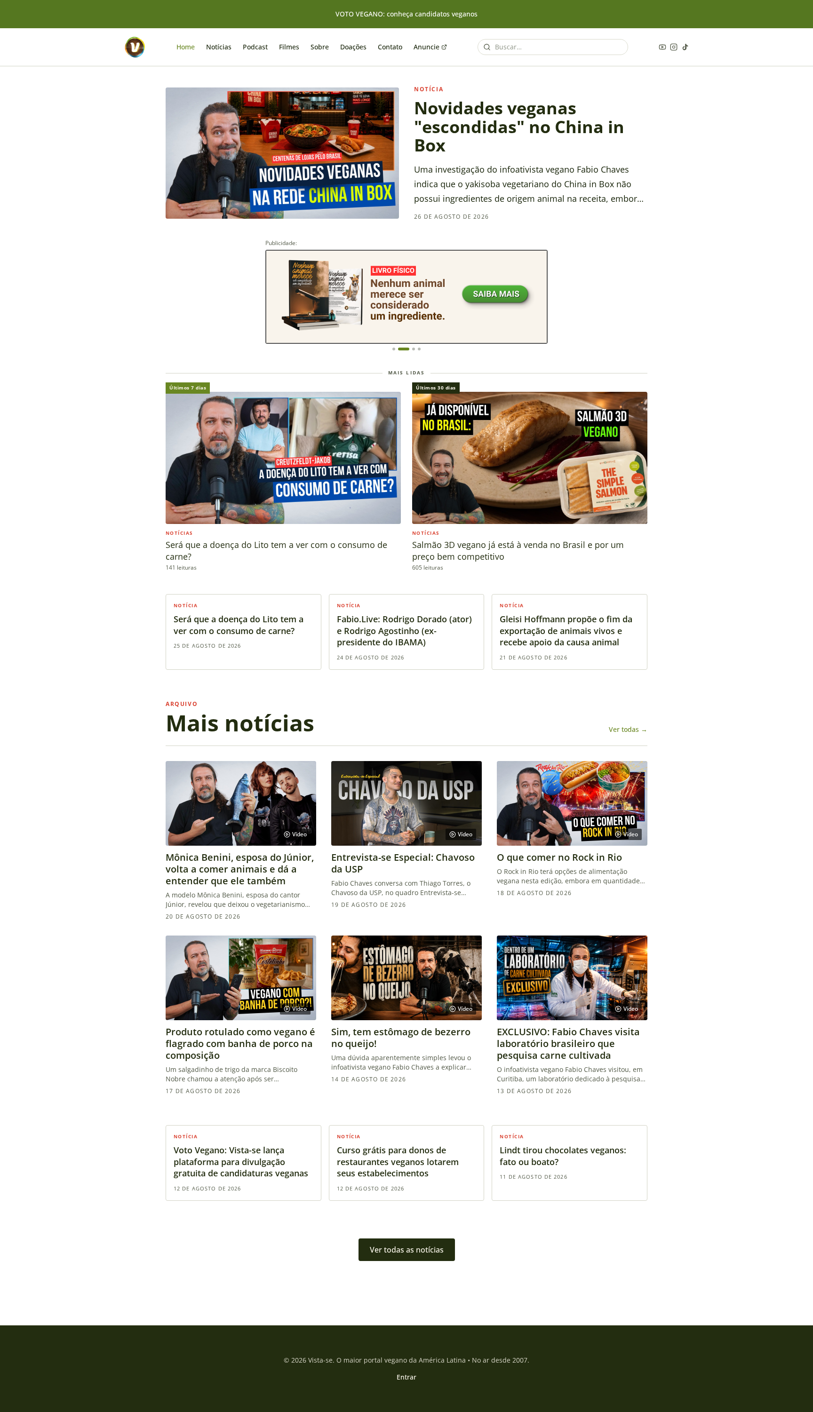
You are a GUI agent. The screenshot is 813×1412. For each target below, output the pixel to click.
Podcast (255, 46)
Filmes (289, 46)
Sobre (320, 46)
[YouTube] (662, 47)
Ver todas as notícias (407, 1250)
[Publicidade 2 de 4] (406, 297)
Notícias (218, 46)
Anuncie (426, 46)
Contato (390, 46)
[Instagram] (674, 47)
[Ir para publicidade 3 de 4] (413, 349)
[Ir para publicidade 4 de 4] (419, 349)
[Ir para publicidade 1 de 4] (393, 349)
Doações (353, 46)
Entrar (406, 1376)
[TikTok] (685, 47)
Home (185, 46)
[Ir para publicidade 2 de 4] (403, 349)
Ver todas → (628, 729)
